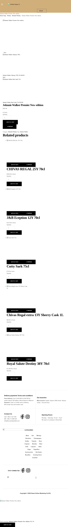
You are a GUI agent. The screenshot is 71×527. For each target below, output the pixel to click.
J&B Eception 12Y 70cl (23, 218)
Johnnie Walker (24, 132)
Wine (27, 435)
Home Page (3, 15)
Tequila (34, 441)
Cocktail (34, 457)
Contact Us (8, 414)
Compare (10, 126)
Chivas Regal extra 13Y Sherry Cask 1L (35, 315)
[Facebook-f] (22, 416)
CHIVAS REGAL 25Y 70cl (26, 169)
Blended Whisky (16, 15)
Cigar (29, 449)
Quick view (14, 164)
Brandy (34, 444)
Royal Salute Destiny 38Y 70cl (28, 364)
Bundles (27, 455)
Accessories (29, 452)
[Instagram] (27, 416)
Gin (33, 435)
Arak (26, 446)
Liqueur (33, 446)
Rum (40, 441)
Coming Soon (37, 455)
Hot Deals (39, 452)
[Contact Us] (5, 411)
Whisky (9, 15)
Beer (40, 444)
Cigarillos (36, 449)
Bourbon (28, 438)
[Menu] (2, 4)
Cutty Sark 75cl (18, 266)
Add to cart (10, 122)
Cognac (27, 444)
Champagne (37, 438)
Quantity (5, 114)
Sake (40, 446)
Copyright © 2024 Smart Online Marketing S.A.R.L (35, 493)
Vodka (27, 441)
